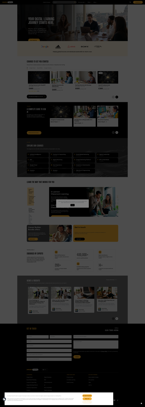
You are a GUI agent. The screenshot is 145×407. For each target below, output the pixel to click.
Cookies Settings (87, 401)
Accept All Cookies (87, 395)
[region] (59, 398)
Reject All (87, 398)
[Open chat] (141, 403)
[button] (4, 399)
